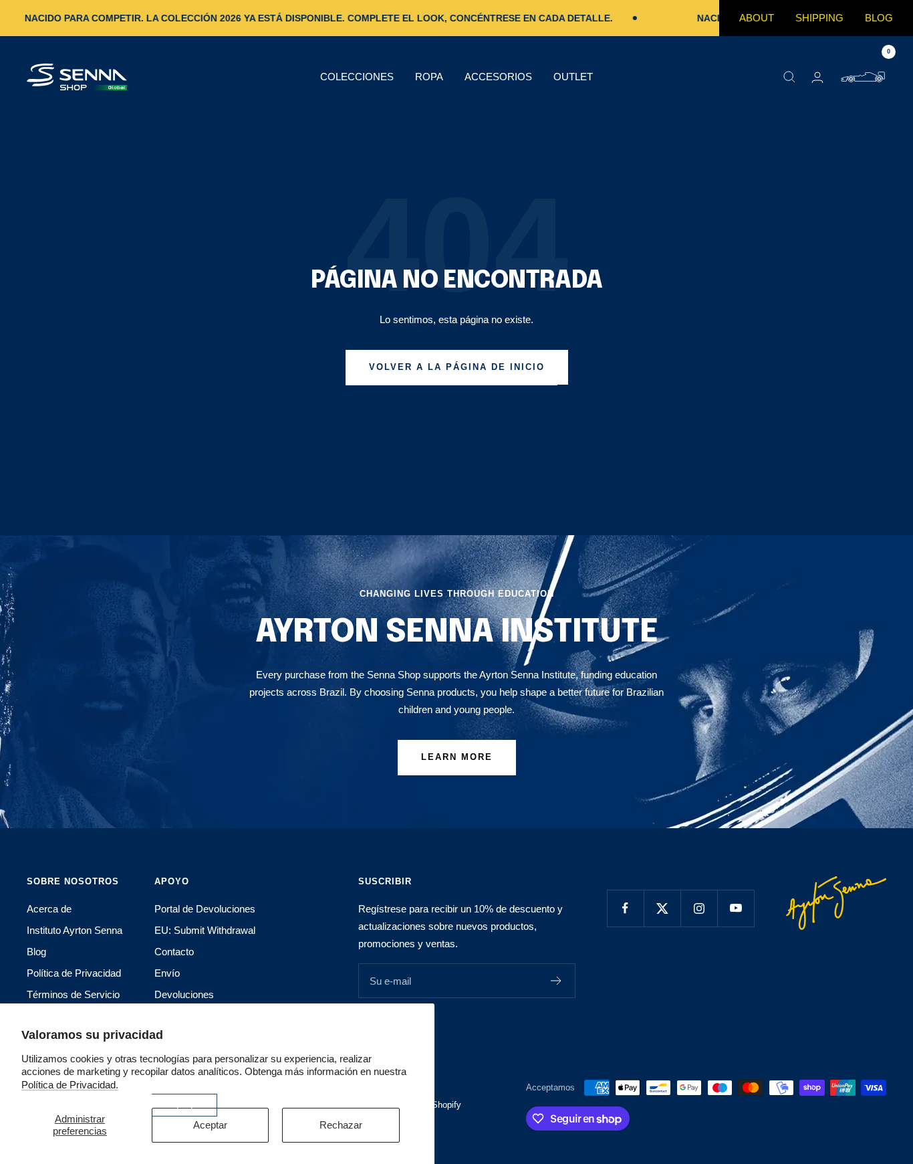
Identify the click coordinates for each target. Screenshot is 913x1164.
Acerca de (49, 908)
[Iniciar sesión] (817, 77)
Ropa (429, 76)
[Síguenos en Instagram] (698, 908)
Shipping (819, 17)
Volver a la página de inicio (457, 367)
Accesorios (498, 76)
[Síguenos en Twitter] (662, 908)
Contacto (174, 951)
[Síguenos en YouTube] (735, 908)
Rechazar (340, 1125)
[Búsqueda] (789, 77)
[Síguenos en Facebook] (625, 908)
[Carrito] (862, 77)
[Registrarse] (556, 980)
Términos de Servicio (73, 994)
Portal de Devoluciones (204, 908)
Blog (879, 17)
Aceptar (210, 1125)
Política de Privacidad (74, 973)
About (756, 17)
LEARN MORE (457, 757)
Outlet (573, 76)
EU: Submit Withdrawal (204, 930)
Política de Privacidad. (69, 1084)
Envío (167, 973)
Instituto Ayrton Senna (74, 930)
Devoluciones (184, 994)
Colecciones (357, 76)
